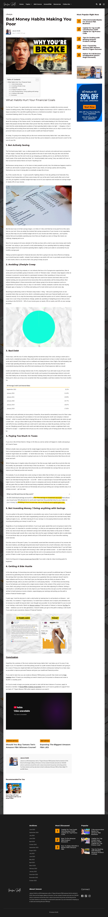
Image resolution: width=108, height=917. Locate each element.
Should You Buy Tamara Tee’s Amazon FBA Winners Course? (21, 746)
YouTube (65, 605)
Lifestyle (9, 14)
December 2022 (33, 874)
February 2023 (33, 868)
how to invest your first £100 (29, 559)
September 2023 (33, 847)
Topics (28, 4)
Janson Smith (24, 758)
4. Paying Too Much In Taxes (18, 89)
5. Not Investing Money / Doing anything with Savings (24, 91)
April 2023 (32, 862)
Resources (57, 4)
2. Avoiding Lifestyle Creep (18, 86)
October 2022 (33, 880)
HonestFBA (47, 4)
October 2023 (33, 844)
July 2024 (32, 835)
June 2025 (32, 829)
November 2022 (33, 877)
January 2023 (33, 871)
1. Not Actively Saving (16, 84)
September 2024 (33, 832)
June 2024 (32, 838)
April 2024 (32, 841)
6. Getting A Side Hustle (17, 93)
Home (21, 4)
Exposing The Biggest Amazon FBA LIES (55, 746)
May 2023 (32, 859)
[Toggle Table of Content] (36, 79)
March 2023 (32, 865)
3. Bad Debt (14, 87)
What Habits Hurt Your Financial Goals (19, 82)
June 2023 (32, 856)
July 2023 (32, 853)
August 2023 (32, 850)
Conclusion (14, 95)
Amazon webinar (35, 605)
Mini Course (38, 4)
